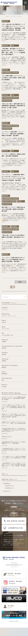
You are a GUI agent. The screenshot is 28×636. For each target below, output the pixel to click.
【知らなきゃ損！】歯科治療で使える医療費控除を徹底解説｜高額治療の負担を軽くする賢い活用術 (13, 105)
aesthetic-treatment (9, 201)
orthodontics (8, 100)
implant (6, 21)
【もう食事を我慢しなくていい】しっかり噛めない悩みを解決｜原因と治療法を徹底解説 (13, 77)
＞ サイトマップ (14, 566)
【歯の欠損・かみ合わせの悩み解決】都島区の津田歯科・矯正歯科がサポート (13, 237)
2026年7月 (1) (9, 485)
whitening (9, 314)
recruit (4, 385)
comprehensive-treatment (11, 72)
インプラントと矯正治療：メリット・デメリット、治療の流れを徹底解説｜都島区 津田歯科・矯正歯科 (13, 133)
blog (5, 327)
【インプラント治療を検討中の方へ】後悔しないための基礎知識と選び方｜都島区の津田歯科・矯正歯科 (13, 259)
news (4, 321)
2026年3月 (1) (9, 488)
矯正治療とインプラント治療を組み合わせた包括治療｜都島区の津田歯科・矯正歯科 (13, 209)
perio (20, 201)
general (15, 226)
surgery (5, 353)
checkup (5, 359)
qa (13, 45)
